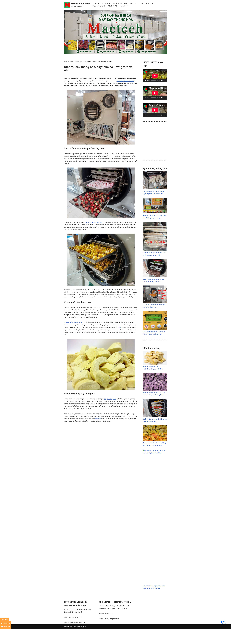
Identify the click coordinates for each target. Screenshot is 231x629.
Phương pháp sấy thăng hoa (73, 322)
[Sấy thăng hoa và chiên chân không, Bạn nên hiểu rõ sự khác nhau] (155, 440)
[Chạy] (145, 81)
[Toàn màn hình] (164, 81)
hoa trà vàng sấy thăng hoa (93, 222)
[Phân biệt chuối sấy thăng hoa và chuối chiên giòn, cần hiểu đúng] (155, 364)
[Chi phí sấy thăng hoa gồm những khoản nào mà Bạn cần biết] (155, 276)
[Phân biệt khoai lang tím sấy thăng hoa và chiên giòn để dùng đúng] (155, 390)
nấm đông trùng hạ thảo (125, 81)
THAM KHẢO (112, 6)
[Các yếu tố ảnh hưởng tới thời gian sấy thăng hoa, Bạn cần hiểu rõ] (155, 189)
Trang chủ (96, 3)
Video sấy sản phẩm (99, 6)
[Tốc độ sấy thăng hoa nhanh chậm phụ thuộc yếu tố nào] (155, 302)
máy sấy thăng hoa (110, 399)
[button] (109, 3)
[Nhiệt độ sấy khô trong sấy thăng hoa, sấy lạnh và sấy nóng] (155, 416)
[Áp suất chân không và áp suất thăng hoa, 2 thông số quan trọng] (155, 213)
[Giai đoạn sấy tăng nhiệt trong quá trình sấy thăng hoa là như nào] (155, 329)
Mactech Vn (68, 626)
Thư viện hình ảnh (147, 3)
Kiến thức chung (76, 61)
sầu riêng (119, 327)
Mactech (98, 418)
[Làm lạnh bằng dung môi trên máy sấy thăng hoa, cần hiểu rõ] (155, 453)
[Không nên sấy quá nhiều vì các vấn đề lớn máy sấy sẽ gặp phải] (155, 250)
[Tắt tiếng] (162, 81)
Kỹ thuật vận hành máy (131, 3)
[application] (155, 75)
